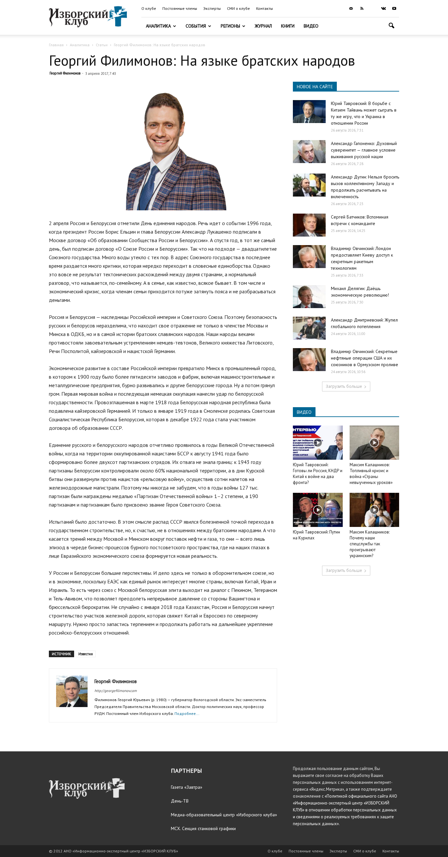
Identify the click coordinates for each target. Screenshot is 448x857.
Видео (311, 26)
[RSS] (362, 8)
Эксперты (212, 8)
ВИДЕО (304, 412)
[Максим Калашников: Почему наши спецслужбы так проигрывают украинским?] (374, 510)
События (196, 26)
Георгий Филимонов (65, 73)
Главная (56, 44)
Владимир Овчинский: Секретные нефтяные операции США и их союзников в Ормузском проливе (364, 357)
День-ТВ (180, 801)
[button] (391, 26)
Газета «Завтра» (186, 787)
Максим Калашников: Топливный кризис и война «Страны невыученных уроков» (371, 473)
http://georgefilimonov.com (115, 690)
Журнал (263, 26)
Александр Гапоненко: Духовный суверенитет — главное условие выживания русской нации (364, 149)
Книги (288, 26)
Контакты (264, 8)
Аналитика (158, 26)
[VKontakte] (383, 8)
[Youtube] (394, 8)
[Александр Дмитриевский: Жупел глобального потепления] (309, 328)
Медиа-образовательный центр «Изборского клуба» (224, 815)
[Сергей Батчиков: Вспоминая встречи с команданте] (309, 225)
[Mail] (351, 8)
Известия (85, 654)
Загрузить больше (344, 386)
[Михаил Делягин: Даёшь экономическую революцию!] (309, 296)
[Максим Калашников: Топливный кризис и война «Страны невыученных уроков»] (374, 443)
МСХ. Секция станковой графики (203, 828)
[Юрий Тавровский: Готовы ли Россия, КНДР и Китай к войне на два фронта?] (318, 443)
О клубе (148, 8)
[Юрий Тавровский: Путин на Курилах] (318, 510)
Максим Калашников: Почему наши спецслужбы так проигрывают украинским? (370, 543)
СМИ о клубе (238, 8)
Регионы (230, 26)
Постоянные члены (179, 8)
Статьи (102, 44)
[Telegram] (372, 8)
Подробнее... (186, 713)
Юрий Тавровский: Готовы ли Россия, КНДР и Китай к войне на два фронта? (317, 473)
